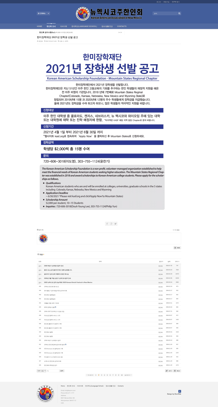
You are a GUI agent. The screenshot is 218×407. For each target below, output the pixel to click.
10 (122, 375)
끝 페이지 (127, 375)
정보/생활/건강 (107, 26)
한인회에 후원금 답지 (50, 365)
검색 (61, 371)
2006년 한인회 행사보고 (51, 287)
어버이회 (63, 26)
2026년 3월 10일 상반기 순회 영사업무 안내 (57, 278)
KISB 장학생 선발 (49, 307)
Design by (174, 394)
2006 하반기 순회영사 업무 (52, 340)
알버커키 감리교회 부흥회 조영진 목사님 (56, 274)
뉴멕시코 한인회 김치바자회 (52, 361)
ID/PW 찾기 (176, 2)
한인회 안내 (51, 26)
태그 (178, 371)
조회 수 (177, 261)
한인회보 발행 (48, 332)
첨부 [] (40, 230)
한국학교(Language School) (84, 26)
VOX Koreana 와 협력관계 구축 (53, 349)
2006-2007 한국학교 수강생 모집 (54, 311)
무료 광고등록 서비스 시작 (52, 315)
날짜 (169, 261)
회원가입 (166, 2)
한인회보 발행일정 (49, 295)
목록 (178, 248)
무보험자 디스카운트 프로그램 (53, 357)
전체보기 (43, 13)
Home (39, 26)
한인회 (41, 41)
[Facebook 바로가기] (179, 391)
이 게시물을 (176, 230)
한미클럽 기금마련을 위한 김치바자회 (55, 291)
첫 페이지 (90, 375)
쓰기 (170, 371)
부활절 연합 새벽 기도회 (51, 303)
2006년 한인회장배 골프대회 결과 (54, 345)
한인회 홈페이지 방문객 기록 (53, 324)
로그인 (159, 2)
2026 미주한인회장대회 (65, 32)
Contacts (121, 26)
